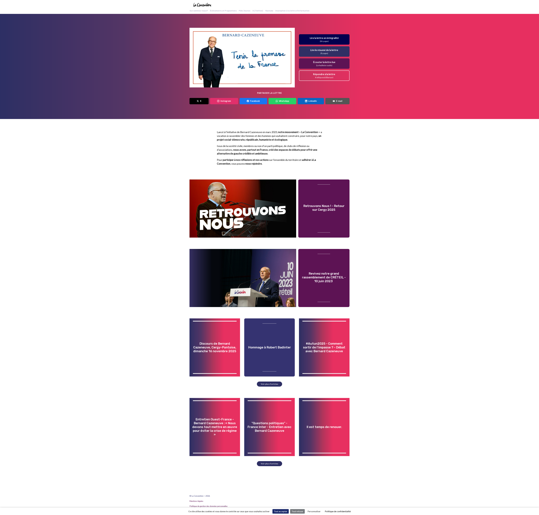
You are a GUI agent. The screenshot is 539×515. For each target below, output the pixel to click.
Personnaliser (314, 511)
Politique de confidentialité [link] (338, 511)
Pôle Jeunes (244, 11)
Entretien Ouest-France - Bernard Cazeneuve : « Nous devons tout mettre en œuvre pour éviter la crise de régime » (214, 426)
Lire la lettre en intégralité (324, 39)
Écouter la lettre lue (324, 63)
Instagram (226, 101)
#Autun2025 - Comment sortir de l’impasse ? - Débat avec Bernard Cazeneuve (324, 347)
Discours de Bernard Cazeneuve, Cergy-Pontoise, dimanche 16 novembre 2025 (214, 347)
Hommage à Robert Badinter (269, 347)
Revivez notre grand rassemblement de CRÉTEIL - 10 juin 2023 (324, 277)
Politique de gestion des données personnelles (208, 506)
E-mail (339, 101)
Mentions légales (196, 501)
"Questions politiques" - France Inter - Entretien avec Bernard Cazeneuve (269, 427)
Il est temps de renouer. (324, 427)
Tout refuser (297, 511)
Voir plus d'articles (269, 384)
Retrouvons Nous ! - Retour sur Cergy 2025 (323, 208)
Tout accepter (280, 511)
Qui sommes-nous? (199, 11)
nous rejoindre (253, 163)
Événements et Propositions (223, 11)
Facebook (255, 101)
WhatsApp (284, 101)
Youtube (269, 11)
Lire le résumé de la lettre (324, 51)
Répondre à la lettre (324, 75)
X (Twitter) (258, 11)
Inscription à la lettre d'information (292, 11)
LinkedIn (312, 101)
